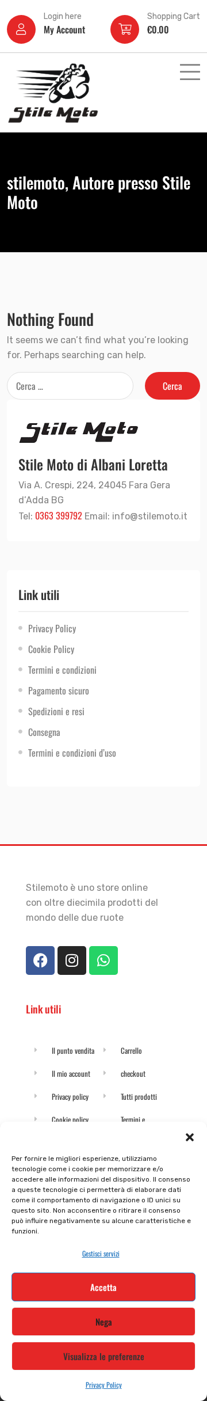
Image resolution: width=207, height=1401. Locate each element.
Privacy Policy (104, 1384)
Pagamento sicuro (58, 690)
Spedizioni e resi (56, 711)
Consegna (44, 732)
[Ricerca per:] (70, 386)
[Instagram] (71, 960)
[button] (189, 1136)
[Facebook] (40, 960)
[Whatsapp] (103, 960)
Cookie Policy (51, 649)
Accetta (103, 1287)
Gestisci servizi (101, 1253)
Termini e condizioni (62, 670)
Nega (103, 1321)
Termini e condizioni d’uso (72, 753)
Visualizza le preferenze (103, 1356)
